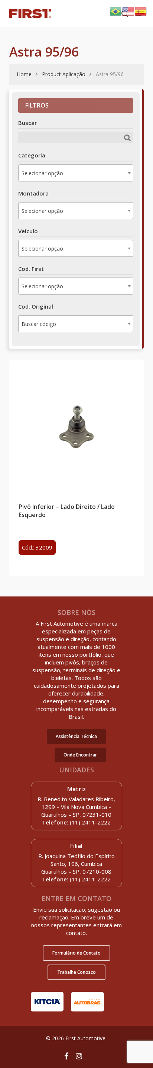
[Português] (116, 10)
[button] (76, 736)
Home (24, 74)
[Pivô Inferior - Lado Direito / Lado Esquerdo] (76, 427)
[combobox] (75, 172)
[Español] (141, 10)
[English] (128, 10)
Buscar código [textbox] (39, 323)
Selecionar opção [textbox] (42, 173)
